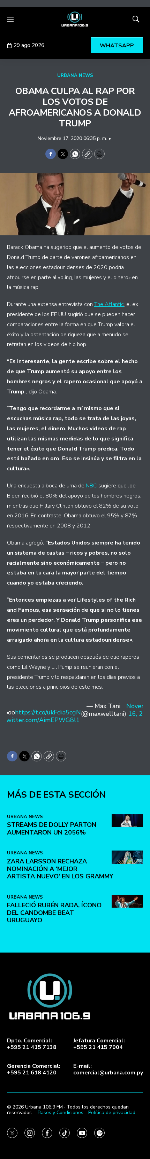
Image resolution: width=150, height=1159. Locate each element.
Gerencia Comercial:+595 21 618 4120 (33, 1069)
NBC (91, 486)
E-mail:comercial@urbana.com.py (108, 1069)
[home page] (75, 19)
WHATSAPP (117, 45)
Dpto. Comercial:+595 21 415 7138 (32, 1044)
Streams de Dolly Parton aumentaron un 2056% (51, 829)
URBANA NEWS (75, 75)
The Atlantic (109, 304)
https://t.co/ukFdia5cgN (48, 712)
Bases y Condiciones (60, 1112)
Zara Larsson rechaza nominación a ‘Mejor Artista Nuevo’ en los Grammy (60, 868)
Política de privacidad (111, 1112)
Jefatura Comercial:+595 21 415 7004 (99, 1044)
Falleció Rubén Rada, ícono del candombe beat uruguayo (54, 912)
